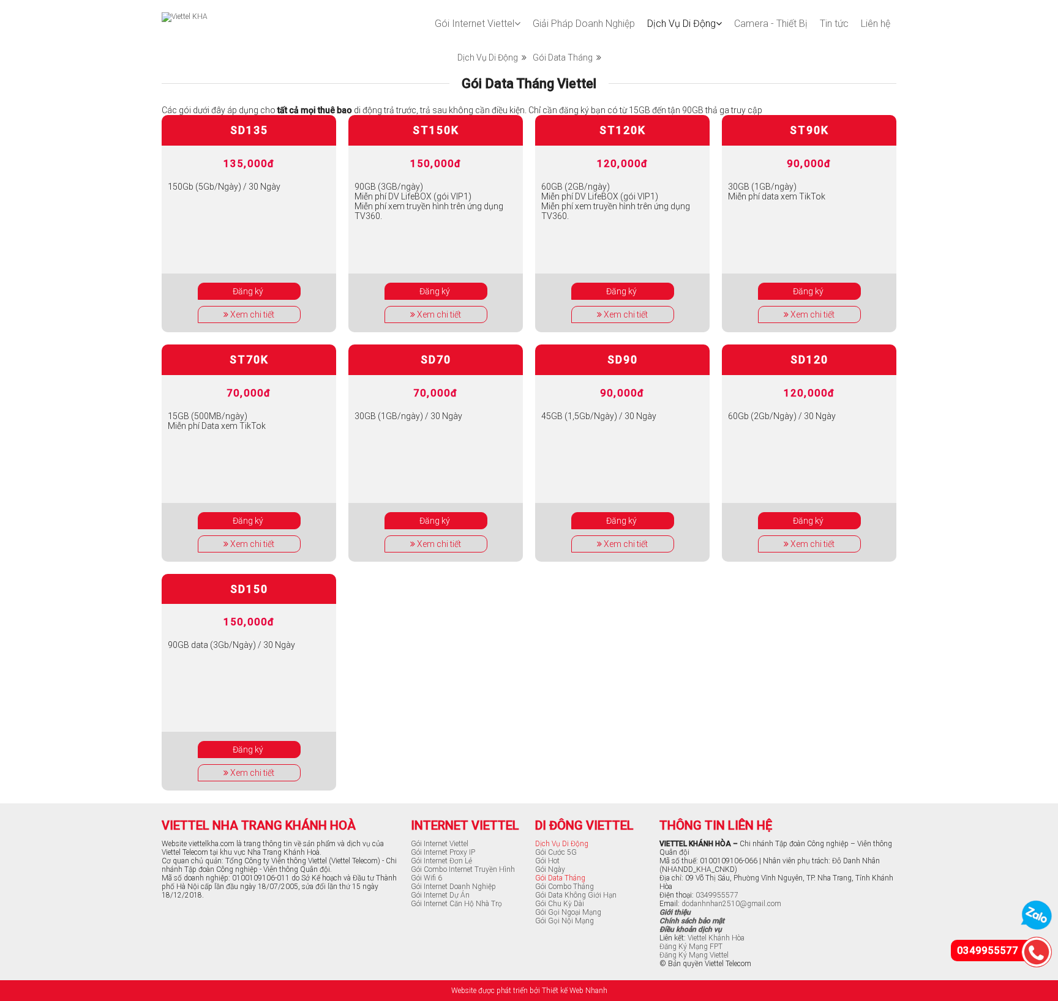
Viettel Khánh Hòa (716, 938)
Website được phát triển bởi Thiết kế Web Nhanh (529, 990)
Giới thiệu (675, 912)
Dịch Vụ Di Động (681, 23)
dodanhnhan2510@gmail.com (731, 903)
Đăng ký (249, 291)
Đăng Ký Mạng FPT (690, 946)
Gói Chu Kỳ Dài (559, 903)
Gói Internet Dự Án (440, 895)
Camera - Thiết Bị (771, 23)
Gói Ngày (550, 869)
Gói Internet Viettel (474, 23)
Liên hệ (875, 23)
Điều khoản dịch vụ (690, 929)
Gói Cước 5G (556, 852)
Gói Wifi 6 (426, 878)
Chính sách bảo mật (691, 921)
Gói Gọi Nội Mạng (564, 921)
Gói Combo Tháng (564, 886)
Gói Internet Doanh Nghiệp (453, 886)
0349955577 (717, 895)
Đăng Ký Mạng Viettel (694, 955)
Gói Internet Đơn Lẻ (441, 861)
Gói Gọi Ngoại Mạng (568, 912)
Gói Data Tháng (564, 57)
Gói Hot (547, 861)
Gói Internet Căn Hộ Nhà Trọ (456, 903)
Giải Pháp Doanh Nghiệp (584, 23)
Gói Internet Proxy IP (443, 852)
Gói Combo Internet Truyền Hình (463, 869)
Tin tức (834, 23)
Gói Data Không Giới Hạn (576, 895)
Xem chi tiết (251, 314)
